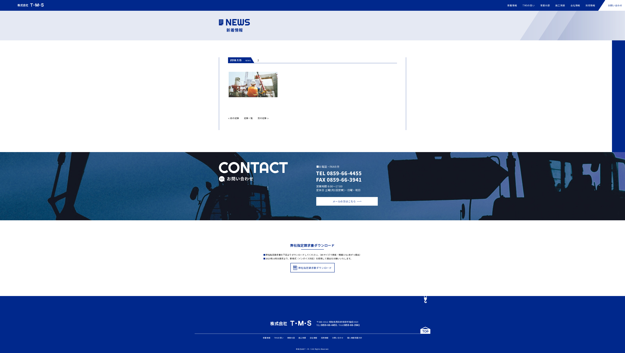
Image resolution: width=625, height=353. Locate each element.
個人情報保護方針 (354, 337)
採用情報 (590, 5)
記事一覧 (248, 118)
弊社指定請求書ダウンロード (315, 267)
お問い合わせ (615, 5)
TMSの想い (528, 5)
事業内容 (545, 5)
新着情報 (512, 5)
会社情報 (575, 5)
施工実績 (560, 5)
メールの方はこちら (344, 201)
